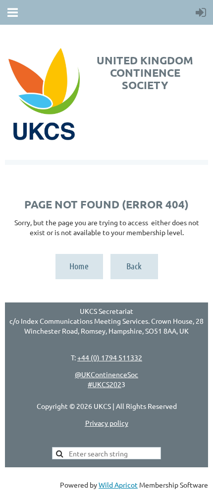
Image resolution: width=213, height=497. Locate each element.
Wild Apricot (118, 484)
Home (79, 265)
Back (134, 265)
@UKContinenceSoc (106, 374)
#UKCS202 (104, 384)
